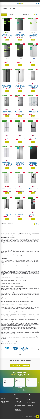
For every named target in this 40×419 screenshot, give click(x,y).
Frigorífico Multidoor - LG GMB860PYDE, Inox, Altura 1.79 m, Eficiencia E (33, 86)
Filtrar (4, 14)
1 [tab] (19, 354)
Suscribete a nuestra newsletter (20, 365)
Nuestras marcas (18, 404)
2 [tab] (20, 354)
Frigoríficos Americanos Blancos (15, 348)
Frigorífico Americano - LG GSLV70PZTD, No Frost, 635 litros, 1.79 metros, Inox (20, 113)
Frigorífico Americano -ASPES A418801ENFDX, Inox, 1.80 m (6, 60)
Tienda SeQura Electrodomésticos (18, 410)
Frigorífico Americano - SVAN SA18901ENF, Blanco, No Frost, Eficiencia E (33, 60)
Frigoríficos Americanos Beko (7, 351)
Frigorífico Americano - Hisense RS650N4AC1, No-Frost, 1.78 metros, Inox (20, 214)
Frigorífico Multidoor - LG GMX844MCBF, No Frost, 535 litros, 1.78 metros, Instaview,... (33, 215)
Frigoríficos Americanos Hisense (33, 351)
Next (38, 349)
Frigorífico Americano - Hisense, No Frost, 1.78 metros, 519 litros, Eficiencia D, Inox (6, 215)
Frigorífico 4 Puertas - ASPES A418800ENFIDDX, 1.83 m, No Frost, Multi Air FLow (7, 36)
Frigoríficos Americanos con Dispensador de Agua (24, 349)
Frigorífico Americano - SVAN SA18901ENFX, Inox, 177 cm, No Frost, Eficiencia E (20, 36)
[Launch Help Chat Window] (37, 416)
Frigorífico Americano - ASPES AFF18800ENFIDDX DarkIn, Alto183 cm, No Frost (20, 61)
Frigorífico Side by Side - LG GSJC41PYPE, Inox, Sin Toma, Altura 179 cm (7, 112)
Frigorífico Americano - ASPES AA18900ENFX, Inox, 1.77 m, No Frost (6, 86)
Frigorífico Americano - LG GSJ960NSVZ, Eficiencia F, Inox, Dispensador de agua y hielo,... (20, 189)
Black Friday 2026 (18, 402)
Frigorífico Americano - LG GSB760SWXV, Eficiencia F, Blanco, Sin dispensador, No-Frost (7, 138)
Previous (2, 349)
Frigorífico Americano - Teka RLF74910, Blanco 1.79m (6, 189)
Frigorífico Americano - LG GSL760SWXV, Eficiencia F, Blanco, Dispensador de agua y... (7, 164)
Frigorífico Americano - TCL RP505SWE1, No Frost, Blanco (20, 86)
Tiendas (29, 399)
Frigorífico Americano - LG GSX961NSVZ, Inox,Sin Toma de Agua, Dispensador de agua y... (33, 189)
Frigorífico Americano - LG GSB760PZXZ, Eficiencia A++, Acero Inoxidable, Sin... (33, 113)
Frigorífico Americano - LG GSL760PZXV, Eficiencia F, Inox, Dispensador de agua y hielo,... (33, 138)
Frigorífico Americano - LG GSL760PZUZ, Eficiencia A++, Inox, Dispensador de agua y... (20, 138)
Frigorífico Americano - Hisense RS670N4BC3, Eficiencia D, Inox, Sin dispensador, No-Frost (20, 164)
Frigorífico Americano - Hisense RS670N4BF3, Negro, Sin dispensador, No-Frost (33, 164)
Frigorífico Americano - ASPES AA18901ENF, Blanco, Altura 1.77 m (33, 35)
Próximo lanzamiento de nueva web (20, 1)
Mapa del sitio (30, 405)
